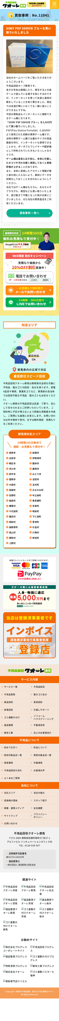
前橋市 (35, 452)
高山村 (12, 532)
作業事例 (38, 762)
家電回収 (8, 709)
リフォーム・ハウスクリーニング (44, 717)
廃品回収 (8, 701)
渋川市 (12, 468)
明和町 (35, 511)
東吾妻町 (36, 500)
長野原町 (13, 527)
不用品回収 (39, 686)
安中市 (12, 473)
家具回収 (38, 701)
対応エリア (9, 792)
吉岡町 (12, 495)
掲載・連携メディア (14, 807)
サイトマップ (11, 815)
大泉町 (12, 484)
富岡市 (12, 479)
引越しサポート (41, 709)
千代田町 (13, 511)
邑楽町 (12, 489)
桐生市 (12, 463)
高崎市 (12, 452)
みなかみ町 (38, 489)
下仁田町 (36, 516)
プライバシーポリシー (40, 816)
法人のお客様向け (42, 732)
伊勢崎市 (36, 458)
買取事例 (8, 762)
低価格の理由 (11, 800)
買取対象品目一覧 (42, 754)
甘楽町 (35, 505)
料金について (40, 747)
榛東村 (12, 505)
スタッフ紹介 (40, 800)
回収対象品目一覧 (13, 754)
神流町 (35, 537)
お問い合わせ (11, 823)
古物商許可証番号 (18, 853)
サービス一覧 (11, 686)
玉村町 (35, 484)
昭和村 (12, 521)
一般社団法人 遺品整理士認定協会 (21, 864)
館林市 (35, 463)
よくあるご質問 (12, 777)
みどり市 (36, 473)
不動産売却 (39, 724)
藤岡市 (35, 468)
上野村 (12, 543)
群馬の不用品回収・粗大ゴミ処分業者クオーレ (35, 991)
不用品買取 (9, 694)
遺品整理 (8, 724)
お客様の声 (39, 770)
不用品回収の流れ (13, 770)
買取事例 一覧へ (29, 213)
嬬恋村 (12, 516)
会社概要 (38, 807)
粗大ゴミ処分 (40, 694)
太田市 (12, 458)
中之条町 (36, 495)
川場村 (35, 532)
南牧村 (12, 537)
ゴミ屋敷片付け (12, 717)
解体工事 (8, 732)
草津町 (35, 521)
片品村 (35, 527)
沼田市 (35, 479)
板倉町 (12, 500)
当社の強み (39, 792)
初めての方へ (11, 747)
